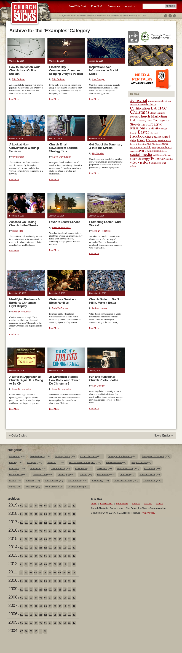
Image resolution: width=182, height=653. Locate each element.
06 (45, 506)
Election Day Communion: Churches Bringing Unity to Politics (66, 70)
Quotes (12, 480)
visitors (144, 162)
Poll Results (103, 474)
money (155, 147)
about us (136, 503)
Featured (51, 462)
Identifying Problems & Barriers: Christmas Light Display (24, 303)
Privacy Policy (148, 513)
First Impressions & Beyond (82, 462)
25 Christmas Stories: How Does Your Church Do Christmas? (64, 380)
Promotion (125, 474)
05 (40, 506)
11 (69, 506)
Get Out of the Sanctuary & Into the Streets (105, 146)
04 (36, 506)
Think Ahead (149, 480)
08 (55, 506)
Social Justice (51, 480)
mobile (147, 147)
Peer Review (15, 474)
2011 (12, 572)
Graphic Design (139, 462)
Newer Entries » (163, 435)
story (133, 158)
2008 (12, 597)
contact (159, 503)
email (156, 133)
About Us (130, 6)
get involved (122, 503)
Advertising (14, 456)
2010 (12, 580)
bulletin (151, 104)
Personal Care (40, 474)
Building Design (62, 456)
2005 (12, 622)
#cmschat (138, 100)
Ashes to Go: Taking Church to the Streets (23, 223)
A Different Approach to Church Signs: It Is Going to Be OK (26, 380)
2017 (12, 521)
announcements (156, 101)
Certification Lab (143, 108)
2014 (12, 546)
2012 (12, 563)
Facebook (170, 16)
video (133, 162)
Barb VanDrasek (60, 308)
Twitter (165, 16)
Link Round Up (58, 468)
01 (21, 506)
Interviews (14, 468)
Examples (31, 462)
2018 (12, 513)
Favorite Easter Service (64, 222)
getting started (161, 136)
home (94, 503)
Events (12, 462)
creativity (153, 128)
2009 (12, 588)
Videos (12, 486)
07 (50, 506)
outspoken (134, 151)
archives (148, 503)
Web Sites (31, 486)
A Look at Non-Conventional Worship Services (24, 148)
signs (165, 151)
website (133, 166)
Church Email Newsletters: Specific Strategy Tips (63, 148)
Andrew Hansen (100, 308)
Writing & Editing (76, 486)
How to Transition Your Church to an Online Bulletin (24, 70)
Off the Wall (149, 468)
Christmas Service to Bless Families (63, 301)
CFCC (162, 108)
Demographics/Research (120, 456)
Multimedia (102, 468)
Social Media (74, 480)
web (164, 162)
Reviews (30, 480)
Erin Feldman (18, 79)
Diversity (133, 133)
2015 (12, 538)
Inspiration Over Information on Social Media (103, 70)
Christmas (139, 112)
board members (139, 104)
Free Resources (114, 462)
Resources (114, 6)
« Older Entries (18, 435)
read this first (106, 503)
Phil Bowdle (146, 151)
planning (158, 150)
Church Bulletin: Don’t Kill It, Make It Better (104, 301)
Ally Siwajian (18, 157)
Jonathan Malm (164, 140)
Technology (97, 480)
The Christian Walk (123, 480)
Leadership (35, 468)
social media (141, 154)
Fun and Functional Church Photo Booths (103, 378)
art (166, 101)
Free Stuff (96, 6)
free (149, 137)
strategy (144, 158)
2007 (12, 605)
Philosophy (63, 474)
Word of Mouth (52, 486)
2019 (12, 505)
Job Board (151, 140)
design (163, 128)
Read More (14, 99)
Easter (143, 132)
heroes (141, 140)
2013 (12, 555)
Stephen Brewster (164, 155)
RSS (174, 16)
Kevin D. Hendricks (61, 227)
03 (31, 506)
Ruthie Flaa (17, 231)
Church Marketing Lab (148, 117)
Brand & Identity (37, 456)
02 (26, 506)
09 (60, 506)
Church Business (88, 456)
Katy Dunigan (98, 79)
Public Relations (147, 474)
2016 (12, 530)
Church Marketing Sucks (24, 13)
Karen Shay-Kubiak (61, 157)
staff (155, 154)
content (149, 120)
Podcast (83, 474)
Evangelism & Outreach (153, 456)
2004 (12, 630)
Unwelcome (166, 158)
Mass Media (81, 468)
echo (151, 133)
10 (64, 506)
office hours (165, 147)
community (141, 120)
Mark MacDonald (154, 143)
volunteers (156, 162)
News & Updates (125, 468)
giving (133, 140)
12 (74, 506)
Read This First (77, 6)
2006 (12, 613)
